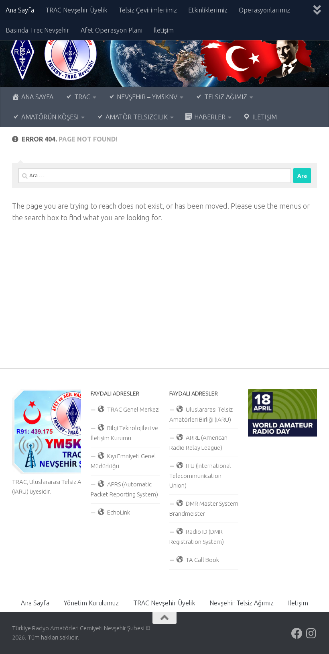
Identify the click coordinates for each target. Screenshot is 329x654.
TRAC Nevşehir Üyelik (76, 10)
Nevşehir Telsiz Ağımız (241, 603)
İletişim (164, 30)
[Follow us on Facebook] (297, 633)
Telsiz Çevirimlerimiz (147, 10)
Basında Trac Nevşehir (37, 30)
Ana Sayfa (20, 10)
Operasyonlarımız (264, 10)
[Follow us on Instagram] (311, 633)
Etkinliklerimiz (207, 10)
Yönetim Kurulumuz (91, 603)
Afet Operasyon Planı (111, 30)
